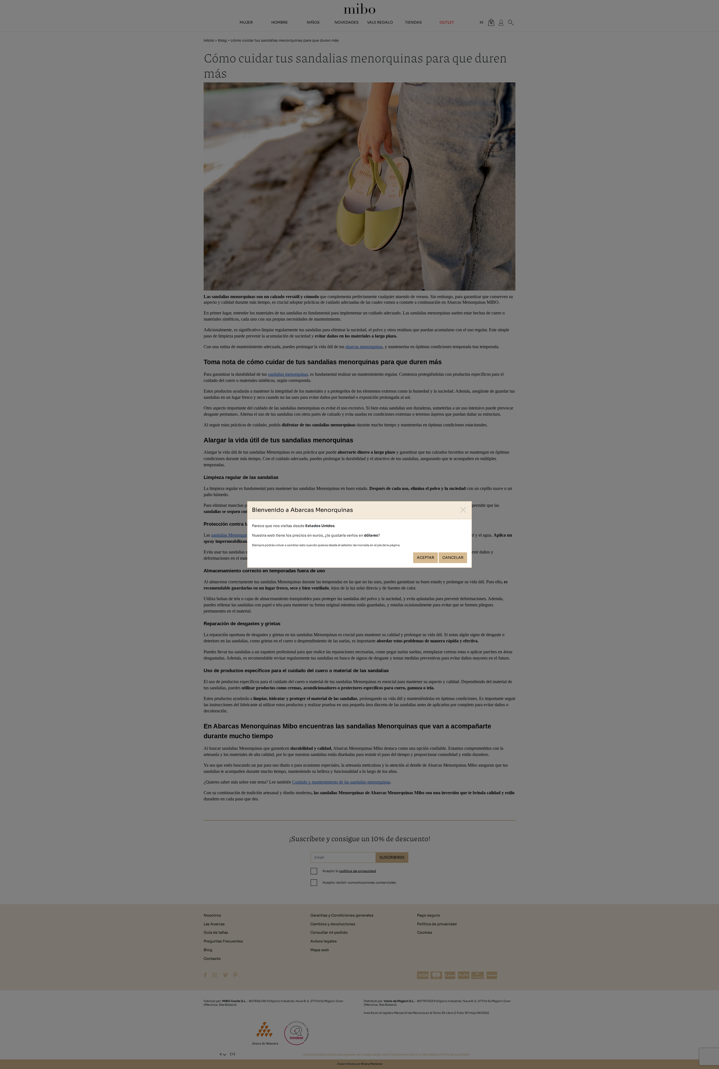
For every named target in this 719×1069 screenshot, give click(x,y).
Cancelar (452, 557)
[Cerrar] (463, 509)
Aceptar (425, 557)
